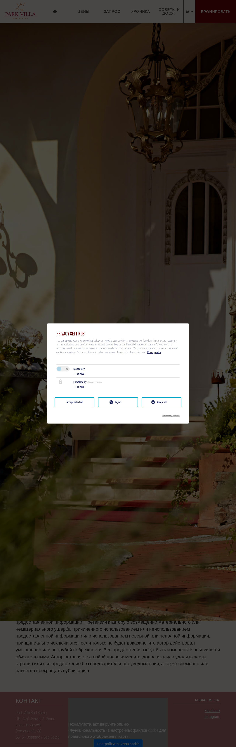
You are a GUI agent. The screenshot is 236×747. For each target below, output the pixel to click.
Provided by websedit (171, 414)
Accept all (161, 402)
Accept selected (74, 402)
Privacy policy (154, 352)
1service (78, 373)
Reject (118, 402)
